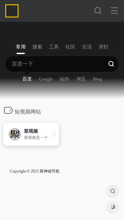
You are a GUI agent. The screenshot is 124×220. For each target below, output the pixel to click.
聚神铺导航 (50, 171)
